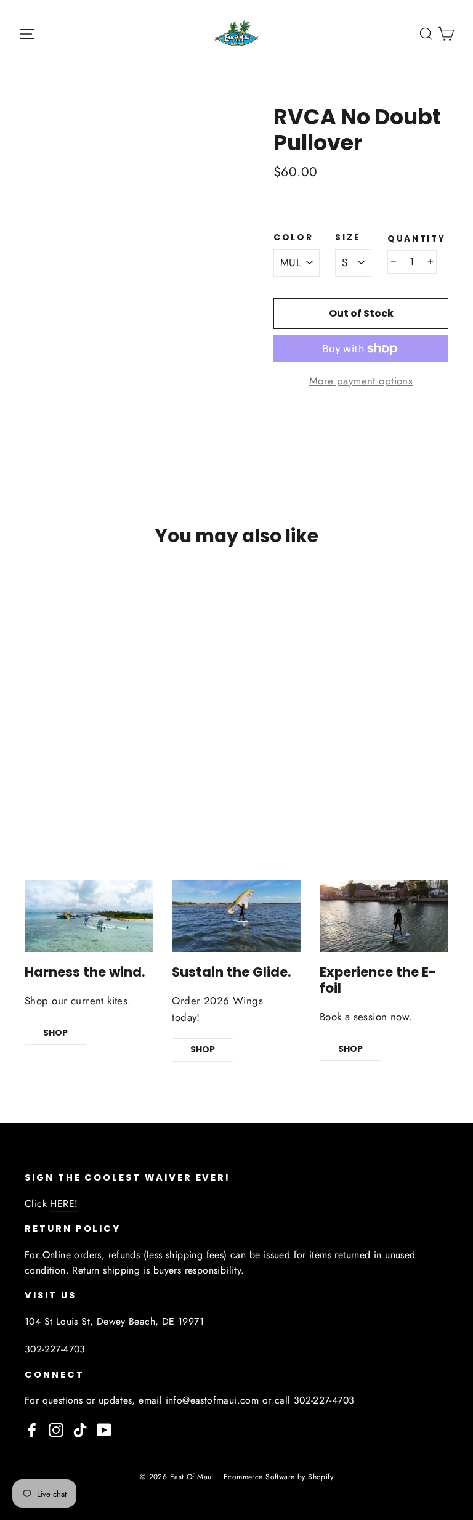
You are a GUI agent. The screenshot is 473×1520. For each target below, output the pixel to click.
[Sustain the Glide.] (236, 916)
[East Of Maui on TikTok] (80, 1429)
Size (347, 238)
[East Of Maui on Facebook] (32, 1429)
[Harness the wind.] (89, 916)
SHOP (55, 1032)
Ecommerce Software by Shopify (278, 1476)
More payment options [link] (361, 380)
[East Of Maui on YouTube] (104, 1429)
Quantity (416, 239)
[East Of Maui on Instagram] (56, 1429)
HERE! (64, 1204)
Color (293, 238)
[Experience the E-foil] (384, 916)
